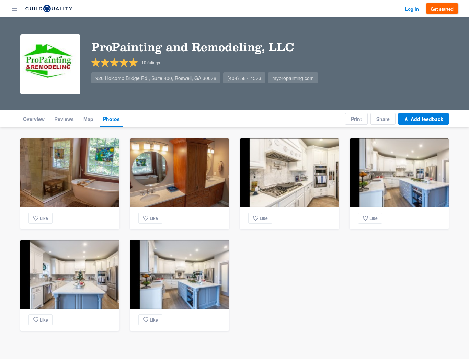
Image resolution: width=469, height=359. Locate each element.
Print (356, 118)
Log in (412, 8)
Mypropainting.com (293, 78)
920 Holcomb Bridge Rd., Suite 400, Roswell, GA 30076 (155, 78)
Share (383, 118)
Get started (442, 8)
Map (88, 118)
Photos (111, 118)
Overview (34, 118)
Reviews (64, 118)
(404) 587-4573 (244, 78)
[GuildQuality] (49, 8)
